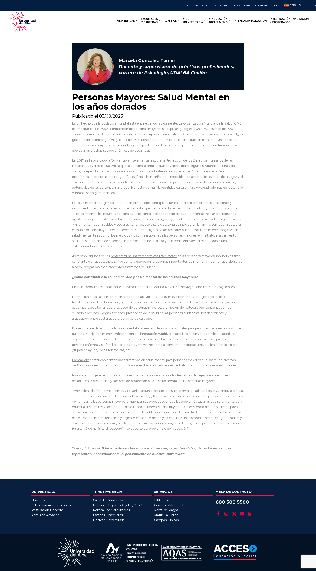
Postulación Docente (47, 510)
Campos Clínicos (166, 520)
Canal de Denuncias (108, 500)
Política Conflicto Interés (111, 510)
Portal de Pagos (166, 510)
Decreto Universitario (109, 520)
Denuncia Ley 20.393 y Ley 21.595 (118, 505)
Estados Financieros (108, 515)
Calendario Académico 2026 (52, 505)
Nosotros (38, 500)
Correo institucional (168, 505)
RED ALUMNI (232, 5)
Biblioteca (161, 500)
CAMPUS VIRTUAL (256, 5)
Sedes (275, 5)
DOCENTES (213, 5)
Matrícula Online (166, 515)
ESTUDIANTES (194, 5)
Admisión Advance (45, 515)
